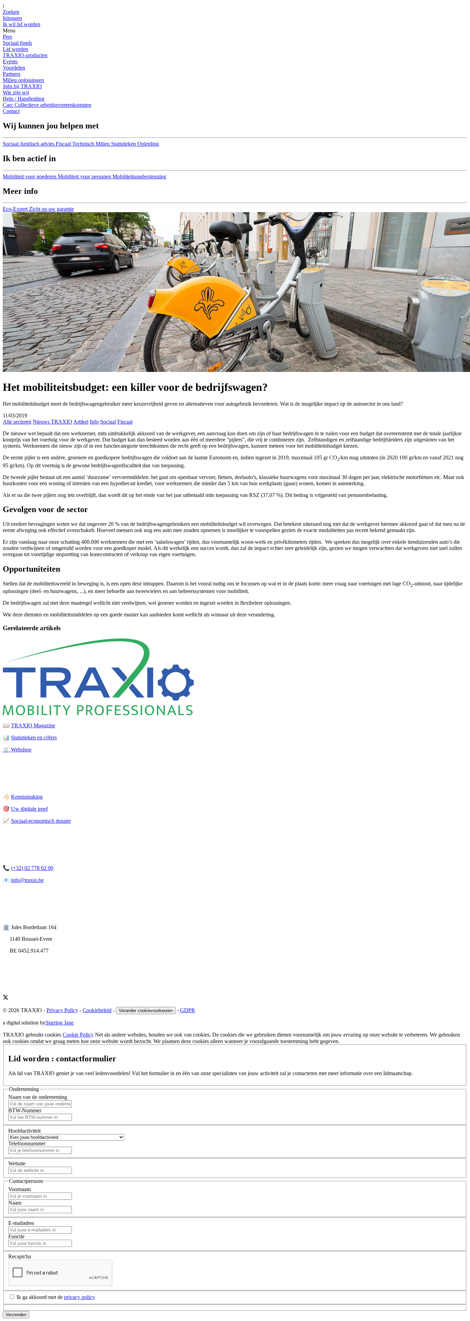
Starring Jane (59, 1023)
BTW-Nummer (24, 1110)
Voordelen (14, 68)
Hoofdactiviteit (24, 1131)
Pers (7, 37)
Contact (11, 111)
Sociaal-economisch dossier (41, 821)
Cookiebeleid (97, 1010)
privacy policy (79, 1297)
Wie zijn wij (16, 92)
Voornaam (19, 1189)
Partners (11, 74)
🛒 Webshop (17, 749)
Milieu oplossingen (23, 80)
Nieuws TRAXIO (52, 422)
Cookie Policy (78, 1035)
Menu (9, 30)
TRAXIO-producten (25, 55)
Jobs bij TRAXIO (22, 86)
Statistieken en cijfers (34, 737)
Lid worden (15, 49)
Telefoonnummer (26, 1143)
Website (16, 1163)
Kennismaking (27, 797)
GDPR (187, 1010)
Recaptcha (19, 1256)
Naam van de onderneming (37, 1097)
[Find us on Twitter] (5, 998)
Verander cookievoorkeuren (146, 1010)
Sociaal (108, 422)
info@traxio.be (27, 880)
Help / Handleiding (23, 99)
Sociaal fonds (17, 43)
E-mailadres (21, 1223)
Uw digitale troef (29, 809)
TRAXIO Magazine (33, 725)
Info (94, 422)
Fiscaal (124, 422)
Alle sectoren (17, 422)
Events (10, 61)
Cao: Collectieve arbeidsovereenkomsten (47, 105)
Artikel (80, 422)
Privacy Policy (62, 1010)
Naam (14, 1203)
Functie (16, 1236)
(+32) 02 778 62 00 (32, 868)
